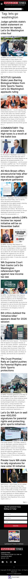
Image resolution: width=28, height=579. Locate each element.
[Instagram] (11, 562)
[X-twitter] (7, 562)
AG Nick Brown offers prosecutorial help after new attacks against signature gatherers (14, 175)
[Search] (23, 9)
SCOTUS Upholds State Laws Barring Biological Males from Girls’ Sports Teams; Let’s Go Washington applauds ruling (13, 84)
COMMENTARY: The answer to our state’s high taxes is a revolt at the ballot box (14, 132)
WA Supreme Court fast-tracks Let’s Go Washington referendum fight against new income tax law (12, 269)
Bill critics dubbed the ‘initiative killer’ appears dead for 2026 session (14, 317)
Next (25, 502)
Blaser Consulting (17, 573)
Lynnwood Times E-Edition (14, 544)
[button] (14, 567)
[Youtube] (15, 562)
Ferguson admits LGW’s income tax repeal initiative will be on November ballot (14, 222)
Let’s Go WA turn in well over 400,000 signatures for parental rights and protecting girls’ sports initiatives (14, 418)
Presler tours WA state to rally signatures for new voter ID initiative (13, 463)
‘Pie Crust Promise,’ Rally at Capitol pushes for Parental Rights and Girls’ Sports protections (14, 364)
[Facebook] (2, 562)
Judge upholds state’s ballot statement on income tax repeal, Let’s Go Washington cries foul (13, 27)
